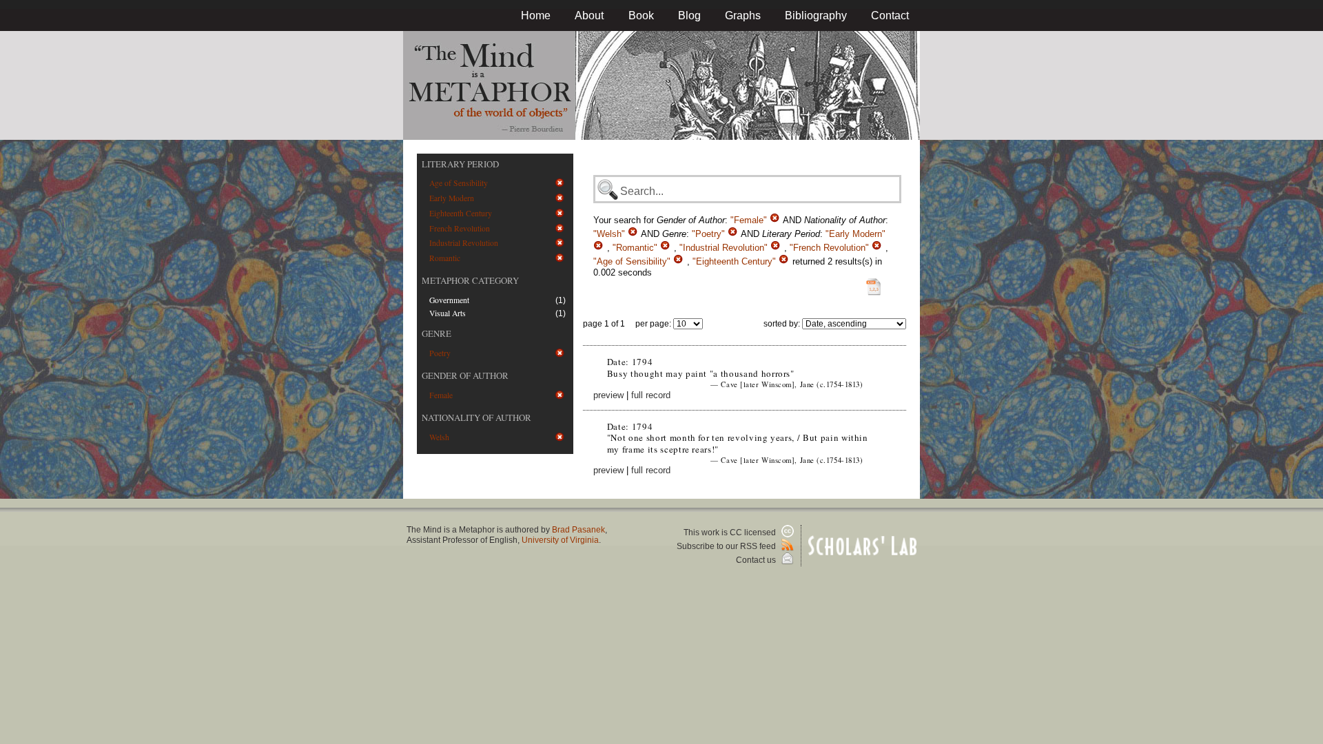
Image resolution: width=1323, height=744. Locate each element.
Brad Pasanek (578, 530)
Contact (890, 15)
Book (641, 15)
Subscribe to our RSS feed (727, 546)
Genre (436, 333)
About (589, 15)
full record (650, 395)
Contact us (757, 560)
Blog (689, 15)
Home (536, 15)
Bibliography (816, 15)
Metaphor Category (470, 280)
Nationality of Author (476, 417)
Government (449, 300)
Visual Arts (447, 313)
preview (608, 395)
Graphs (743, 15)
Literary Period (460, 164)
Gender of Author (465, 375)
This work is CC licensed (731, 532)
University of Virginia (560, 540)
